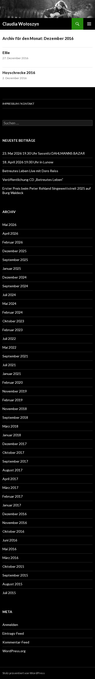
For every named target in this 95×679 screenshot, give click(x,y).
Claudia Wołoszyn (20, 24)
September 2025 (15, 260)
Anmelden (10, 625)
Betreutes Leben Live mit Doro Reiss (30, 171)
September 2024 (15, 286)
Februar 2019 (12, 400)
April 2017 (10, 479)
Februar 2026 (12, 242)
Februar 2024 (12, 312)
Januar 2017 (11, 505)
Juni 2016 (9, 540)
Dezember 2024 (14, 277)
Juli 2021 (9, 365)
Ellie (6, 52)
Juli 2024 (9, 295)
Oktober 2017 (13, 452)
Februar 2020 (12, 382)
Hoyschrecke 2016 (18, 72)
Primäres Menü (89, 24)
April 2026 (10, 233)
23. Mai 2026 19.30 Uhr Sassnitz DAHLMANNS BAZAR (43, 153)
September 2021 (15, 356)
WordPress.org (14, 651)
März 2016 (10, 558)
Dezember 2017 (14, 444)
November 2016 (14, 523)
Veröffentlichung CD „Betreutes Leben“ (32, 179)
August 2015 (12, 584)
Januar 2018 (11, 435)
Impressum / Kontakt (18, 103)
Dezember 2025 (14, 251)
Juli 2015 (9, 593)
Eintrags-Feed (13, 633)
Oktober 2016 (13, 531)
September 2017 (15, 461)
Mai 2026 (9, 225)
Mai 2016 (9, 549)
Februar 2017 (12, 496)
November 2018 (14, 409)
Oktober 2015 (13, 566)
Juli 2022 (9, 338)
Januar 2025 (11, 268)
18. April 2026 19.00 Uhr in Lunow (27, 162)
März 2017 (10, 487)
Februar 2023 (12, 330)
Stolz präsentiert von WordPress (23, 673)
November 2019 (14, 391)
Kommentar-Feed (15, 642)
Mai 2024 (9, 303)
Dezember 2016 (14, 514)
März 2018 (10, 426)
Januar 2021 (11, 374)
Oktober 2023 (13, 321)
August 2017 (12, 470)
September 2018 (15, 417)
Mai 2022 (9, 347)
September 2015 (15, 575)
